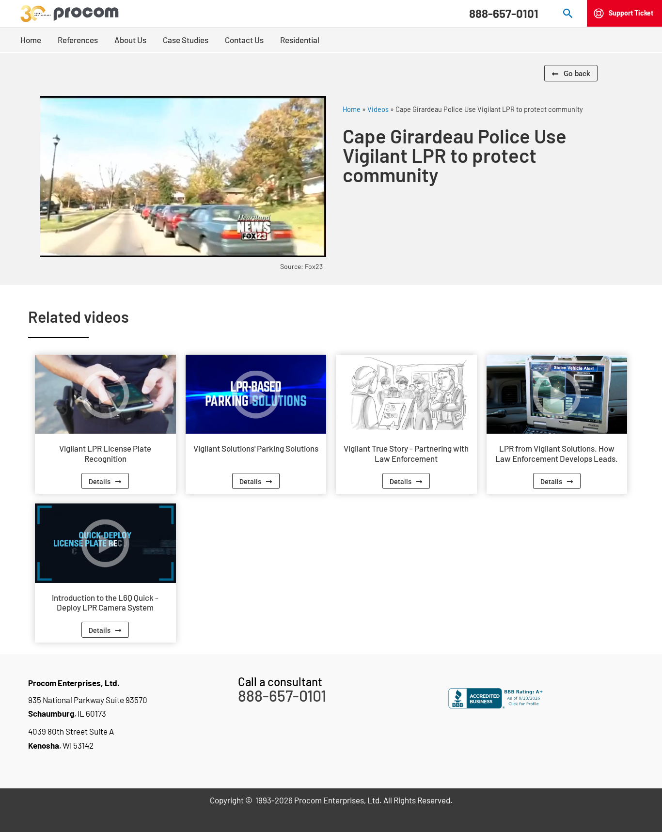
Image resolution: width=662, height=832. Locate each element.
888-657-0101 (503, 13)
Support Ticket (631, 13)
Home (352, 109)
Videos (378, 109)
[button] (568, 13)
